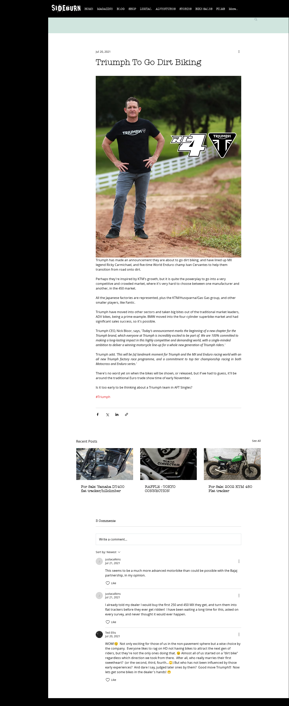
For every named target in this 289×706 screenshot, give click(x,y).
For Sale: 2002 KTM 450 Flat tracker (230, 489)
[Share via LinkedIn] (117, 414)
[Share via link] (126, 414)
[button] (105, 10)
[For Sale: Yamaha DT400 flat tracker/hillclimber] (104, 464)
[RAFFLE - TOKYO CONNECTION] (168, 464)
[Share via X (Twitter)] (107, 414)
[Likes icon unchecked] (107, 583)
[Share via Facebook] (97, 414)
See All (256, 441)
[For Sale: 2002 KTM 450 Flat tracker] (232, 464)
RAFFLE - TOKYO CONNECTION (160, 489)
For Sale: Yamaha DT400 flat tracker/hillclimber (102, 489)
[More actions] (239, 51)
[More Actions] (239, 561)
